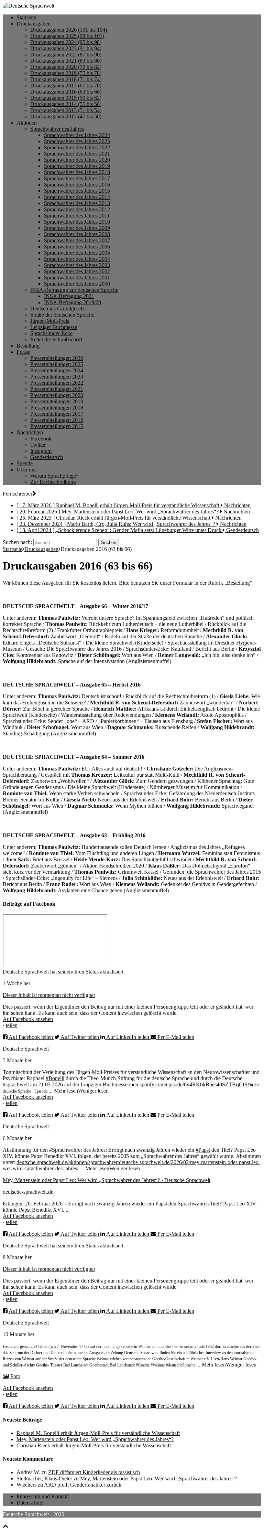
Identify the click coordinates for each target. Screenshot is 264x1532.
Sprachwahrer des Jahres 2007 (77, 240)
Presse (23, 352)
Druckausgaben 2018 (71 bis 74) (65, 79)
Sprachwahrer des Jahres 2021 (77, 154)
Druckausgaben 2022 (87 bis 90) (65, 54)
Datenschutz (29, 1503)
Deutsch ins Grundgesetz (57, 308)
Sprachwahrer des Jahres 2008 (77, 234)
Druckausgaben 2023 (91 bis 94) (65, 48)
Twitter (38, 445)
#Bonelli (55, 1078)
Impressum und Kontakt (42, 1496)
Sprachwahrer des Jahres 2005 (77, 253)
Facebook (41, 438)
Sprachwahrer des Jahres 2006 (77, 246)
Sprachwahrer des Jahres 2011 (77, 216)
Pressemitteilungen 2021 (56, 389)
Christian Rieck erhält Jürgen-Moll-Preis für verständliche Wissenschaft (93, 1445)
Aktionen (26, 123)
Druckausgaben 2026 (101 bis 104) (68, 30)
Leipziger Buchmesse (53, 327)
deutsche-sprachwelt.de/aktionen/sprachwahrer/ (67, 1162)
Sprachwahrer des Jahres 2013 (77, 203)
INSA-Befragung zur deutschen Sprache (74, 290)
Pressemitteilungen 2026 (56, 358)
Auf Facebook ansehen (28, 1019)
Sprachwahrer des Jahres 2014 (77, 197)
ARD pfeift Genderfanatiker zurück (82, 1485)
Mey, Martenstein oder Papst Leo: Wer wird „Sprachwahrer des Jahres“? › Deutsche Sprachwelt (106, 1180)
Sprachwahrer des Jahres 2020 (77, 160)
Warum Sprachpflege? (54, 476)
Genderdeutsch (46, 457)
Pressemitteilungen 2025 (56, 364)
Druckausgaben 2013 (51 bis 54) (65, 110)
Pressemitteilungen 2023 (56, 377)
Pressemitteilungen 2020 (56, 395)
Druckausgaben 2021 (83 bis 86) (65, 61)
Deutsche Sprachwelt (26, 972)
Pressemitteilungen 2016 (56, 420)
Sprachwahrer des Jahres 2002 (77, 271)
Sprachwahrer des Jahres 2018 (77, 172)
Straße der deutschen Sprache (62, 315)
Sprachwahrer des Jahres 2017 (77, 178)
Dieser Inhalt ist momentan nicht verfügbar (49, 995)
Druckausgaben (33, 23)
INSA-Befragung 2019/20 (72, 302)
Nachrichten (29, 432)
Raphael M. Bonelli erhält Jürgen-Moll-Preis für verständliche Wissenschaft (98, 1433)
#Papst (203, 1150)
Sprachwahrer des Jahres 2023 (77, 141)
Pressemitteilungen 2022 (56, 383)
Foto (15, 1376)
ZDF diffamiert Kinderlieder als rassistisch (94, 1472)
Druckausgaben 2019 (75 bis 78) (65, 73)
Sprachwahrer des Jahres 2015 (77, 191)
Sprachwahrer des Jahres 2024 (77, 135)
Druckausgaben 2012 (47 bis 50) (65, 116)
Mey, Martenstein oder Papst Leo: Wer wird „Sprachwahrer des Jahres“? (95, 1439)
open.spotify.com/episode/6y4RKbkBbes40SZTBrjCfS (188, 1084)
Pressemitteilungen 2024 (56, 370)
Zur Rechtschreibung (53, 482)
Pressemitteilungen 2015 (56, 426)
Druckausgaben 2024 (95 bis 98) (65, 42)
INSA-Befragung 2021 (69, 296)
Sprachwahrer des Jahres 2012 (77, 209)
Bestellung (28, 346)
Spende (24, 463)
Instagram (41, 451)
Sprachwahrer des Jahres (57, 129)
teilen (12, 1025)
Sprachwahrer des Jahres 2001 (77, 277)
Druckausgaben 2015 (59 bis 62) (65, 98)
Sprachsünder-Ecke (51, 333)
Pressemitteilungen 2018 (56, 408)
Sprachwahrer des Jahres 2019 (77, 166)
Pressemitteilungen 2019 (56, 401)
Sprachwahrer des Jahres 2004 (77, 259)
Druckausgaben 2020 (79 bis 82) (65, 67)
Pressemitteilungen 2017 (56, 414)
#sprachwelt (16, 1084)
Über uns (26, 469)
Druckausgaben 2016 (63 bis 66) (65, 92)
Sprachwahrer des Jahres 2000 (77, 284)
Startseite (26, 17)
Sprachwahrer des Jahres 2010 (77, 222)
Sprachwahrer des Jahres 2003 (77, 265)
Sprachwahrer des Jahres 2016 (77, 185)
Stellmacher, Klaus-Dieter (44, 1478)
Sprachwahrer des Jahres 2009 (77, 228)
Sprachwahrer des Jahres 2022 (77, 147)
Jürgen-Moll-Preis (49, 321)
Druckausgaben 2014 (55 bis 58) (65, 104)
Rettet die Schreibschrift (56, 339)
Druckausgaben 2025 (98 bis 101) (67, 36)
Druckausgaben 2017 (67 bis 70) (65, 85)
